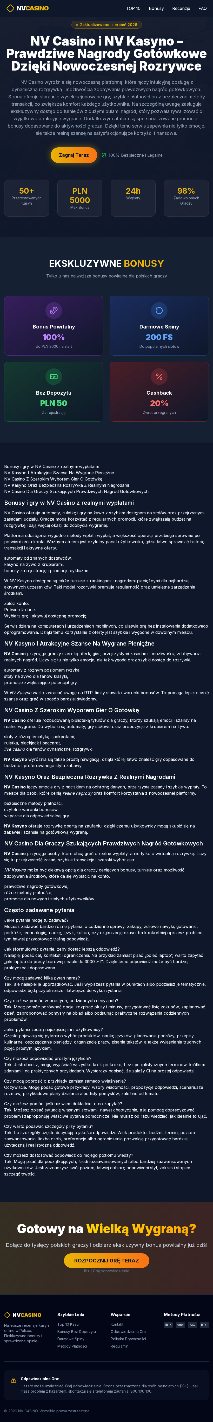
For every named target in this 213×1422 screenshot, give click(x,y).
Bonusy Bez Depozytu (76, 1331)
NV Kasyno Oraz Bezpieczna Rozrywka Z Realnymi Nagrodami (66, 485)
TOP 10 (133, 8)
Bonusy (156, 8)
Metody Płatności (72, 1346)
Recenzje (181, 8)
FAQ (202, 8)
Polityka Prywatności (128, 1339)
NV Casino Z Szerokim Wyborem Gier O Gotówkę (53, 479)
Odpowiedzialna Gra (128, 1331)
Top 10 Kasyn (69, 1324)
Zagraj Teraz (74, 155)
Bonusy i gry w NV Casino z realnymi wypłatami (51, 466)
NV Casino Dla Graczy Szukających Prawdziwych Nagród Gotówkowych (76, 491)
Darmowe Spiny (70, 1339)
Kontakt (117, 1324)
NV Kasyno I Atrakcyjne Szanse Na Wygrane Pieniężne (59, 472)
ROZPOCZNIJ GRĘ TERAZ (106, 1260)
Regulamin (119, 1346)
